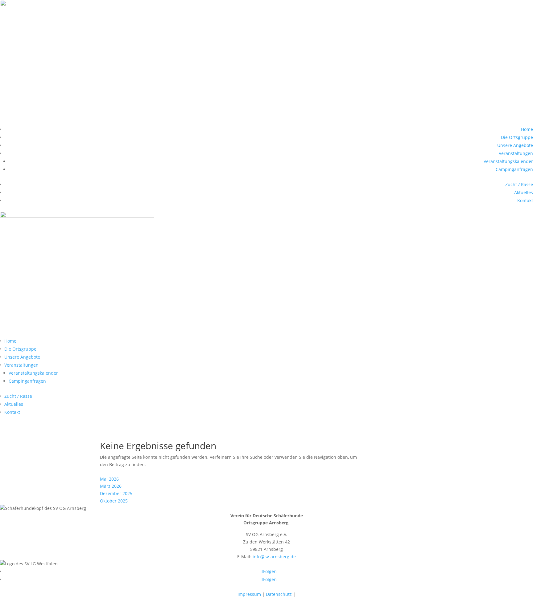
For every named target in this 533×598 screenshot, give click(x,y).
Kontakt (525, 200)
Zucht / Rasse (519, 184)
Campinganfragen (514, 169)
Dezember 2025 (116, 493)
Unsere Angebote (515, 145)
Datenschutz (279, 594)
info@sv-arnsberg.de (274, 556)
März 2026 (111, 486)
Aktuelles (523, 192)
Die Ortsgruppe (517, 137)
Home (527, 129)
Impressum (249, 594)
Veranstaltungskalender (508, 161)
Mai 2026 (109, 479)
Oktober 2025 (114, 501)
